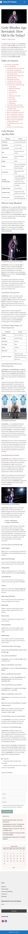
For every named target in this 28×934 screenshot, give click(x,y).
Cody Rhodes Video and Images (15, 105)
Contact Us (4, 894)
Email (2, 904)
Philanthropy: (12, 103)
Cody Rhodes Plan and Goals (14, 81)
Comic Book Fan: (13, 92)
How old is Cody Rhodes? (13, 110)
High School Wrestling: (14, 88)
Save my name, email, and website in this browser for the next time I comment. (13, 806)
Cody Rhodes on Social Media (14, 83)
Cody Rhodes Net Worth (13, 79)
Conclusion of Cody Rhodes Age (15, 127)
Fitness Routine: (13, 101)
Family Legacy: (12, 86)
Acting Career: (12, 90)
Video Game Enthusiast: (15, 96)
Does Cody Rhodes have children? (15, 116)
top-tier (3, 460)
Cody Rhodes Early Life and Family (15, 68)
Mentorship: (12, 97)
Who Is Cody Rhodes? (10, 66)
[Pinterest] (2, 921)
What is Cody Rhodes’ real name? (15, 112)
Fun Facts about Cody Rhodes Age (15, 85)
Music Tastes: (12, 99)
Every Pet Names (9, 2)
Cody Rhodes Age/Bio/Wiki (12, 64)
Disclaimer (4, 896)
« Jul (13, 867)
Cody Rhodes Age (6, 44)
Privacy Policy (4, 889)
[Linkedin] (5, 921)
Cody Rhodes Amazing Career (14, 70)
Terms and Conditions (7, 891)
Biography (5, 759)
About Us (3, 886)
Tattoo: (11, 94)
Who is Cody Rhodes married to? (15, 114)
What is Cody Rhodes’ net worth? (15, 118)
